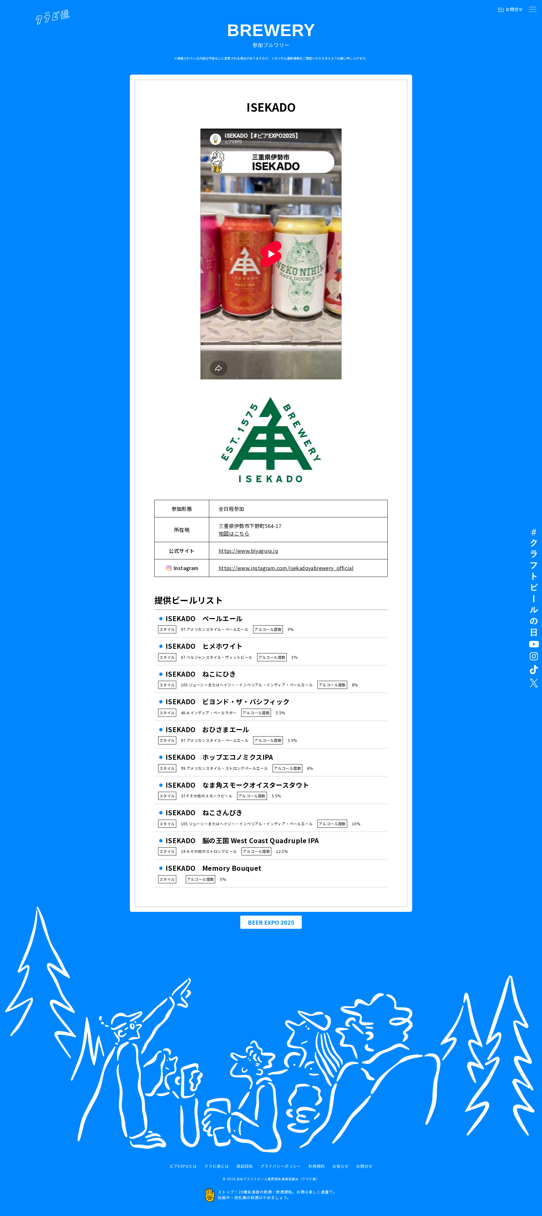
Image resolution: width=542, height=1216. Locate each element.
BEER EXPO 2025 (271, 922)
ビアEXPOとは (183, 1166)
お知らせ (340, 1166)
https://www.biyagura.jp (248, 550)
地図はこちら (234, 533)
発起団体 (244, 1166)
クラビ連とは (217, 1166)
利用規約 (317, 1166)
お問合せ (514, 9)
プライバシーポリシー (280, 1166)
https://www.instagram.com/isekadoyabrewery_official (286, 568)
